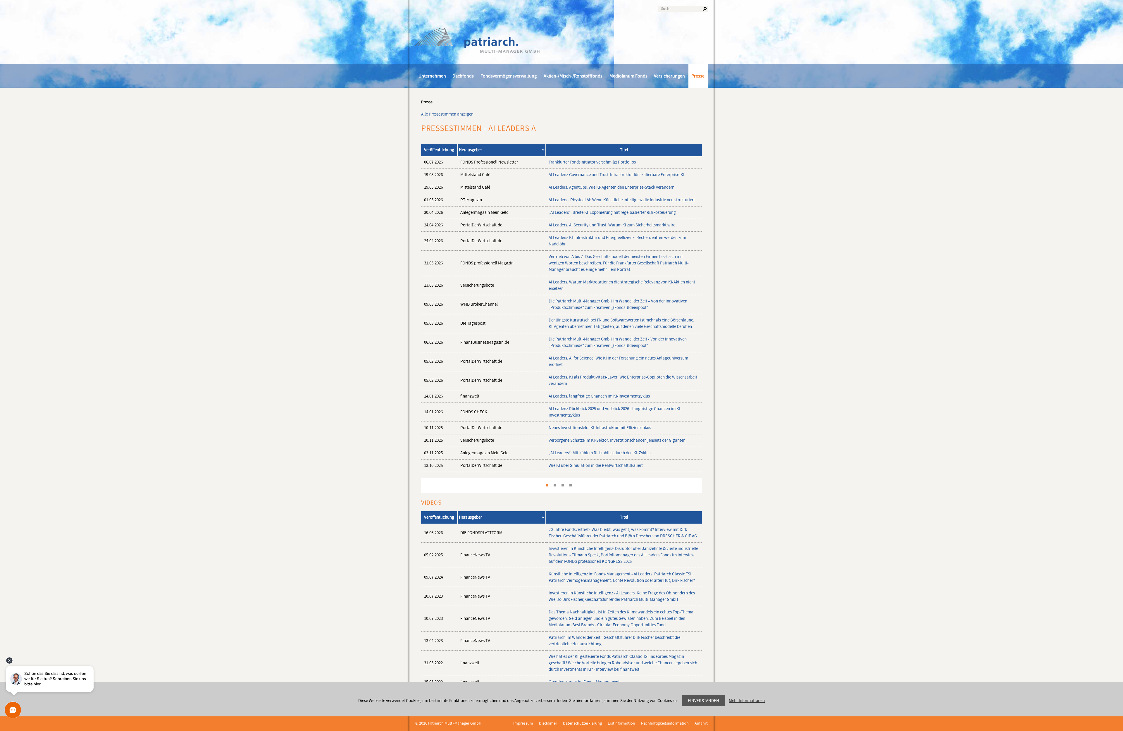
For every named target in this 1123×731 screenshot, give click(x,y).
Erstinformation (621, 723)
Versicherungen (669, 76)
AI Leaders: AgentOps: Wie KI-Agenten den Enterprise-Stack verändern (611, 187)
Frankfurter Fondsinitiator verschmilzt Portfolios (592, 162)
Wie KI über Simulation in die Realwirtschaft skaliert (596, 465)
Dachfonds (463, 76)
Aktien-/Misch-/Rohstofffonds (573, 76)
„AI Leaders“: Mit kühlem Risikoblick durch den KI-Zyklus (599, 453)
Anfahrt (701, 723)
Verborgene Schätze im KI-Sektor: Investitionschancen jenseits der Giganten (617, 440)
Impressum (523, 723)
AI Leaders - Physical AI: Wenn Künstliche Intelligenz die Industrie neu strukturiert (622, 200)
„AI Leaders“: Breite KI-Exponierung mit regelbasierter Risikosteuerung (612, 212)
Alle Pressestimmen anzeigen (447, 114)
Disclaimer (548, 723)
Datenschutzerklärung (582, 723)
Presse (698, 76)
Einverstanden (703, 701)
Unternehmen (432, 76)
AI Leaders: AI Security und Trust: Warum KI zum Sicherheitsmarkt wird (612, 225)
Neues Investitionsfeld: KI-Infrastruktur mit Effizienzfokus (600, 428)
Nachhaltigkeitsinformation (665, 723)
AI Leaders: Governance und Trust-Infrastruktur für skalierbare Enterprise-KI (616, 175)
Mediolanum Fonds (628, 76)
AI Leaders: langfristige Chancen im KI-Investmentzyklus (599, 396)
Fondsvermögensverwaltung (508, 76)
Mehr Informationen (747, 701)
